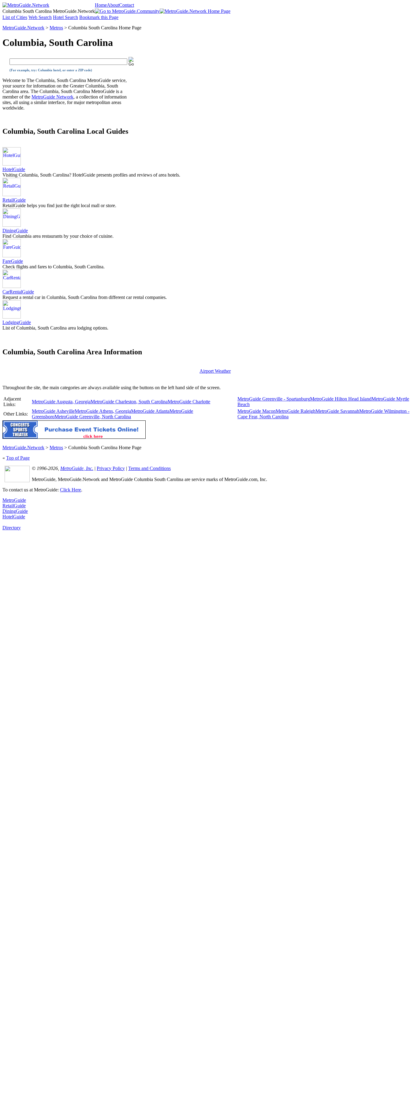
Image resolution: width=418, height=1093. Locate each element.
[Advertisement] (26, 622)
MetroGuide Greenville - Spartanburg (273, 398)
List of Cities (14, 17)
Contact (126, 5)
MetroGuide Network (52, 96)
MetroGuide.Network (23, 27)
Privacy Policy (111, 468)
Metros (56, 27)
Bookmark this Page (98, 17)
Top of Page (18, 458)
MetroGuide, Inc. (76, 468)
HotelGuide (13, 169)
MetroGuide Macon (256, 411)
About (113, 5)
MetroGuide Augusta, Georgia (61, 401)
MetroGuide (14, 500)
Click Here (70, 489)
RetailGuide (14, 200)
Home (101, 5)
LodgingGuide (16, 322)
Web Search (40, 17)
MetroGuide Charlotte (189, 401)
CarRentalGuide (18, 291)
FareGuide (12, 261)
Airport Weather (215, 371)
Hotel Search (65, 17)
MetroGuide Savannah (337, 411)
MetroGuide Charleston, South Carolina (129, 401)
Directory (11, 527)
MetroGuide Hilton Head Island (340, 398)
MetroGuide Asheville (53, 411)
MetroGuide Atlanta (150, 411)
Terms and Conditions (149, 468)
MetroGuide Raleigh (295, 411)
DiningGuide (15, 230)
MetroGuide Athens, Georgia (103, 411)
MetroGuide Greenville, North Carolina (92, 416)
